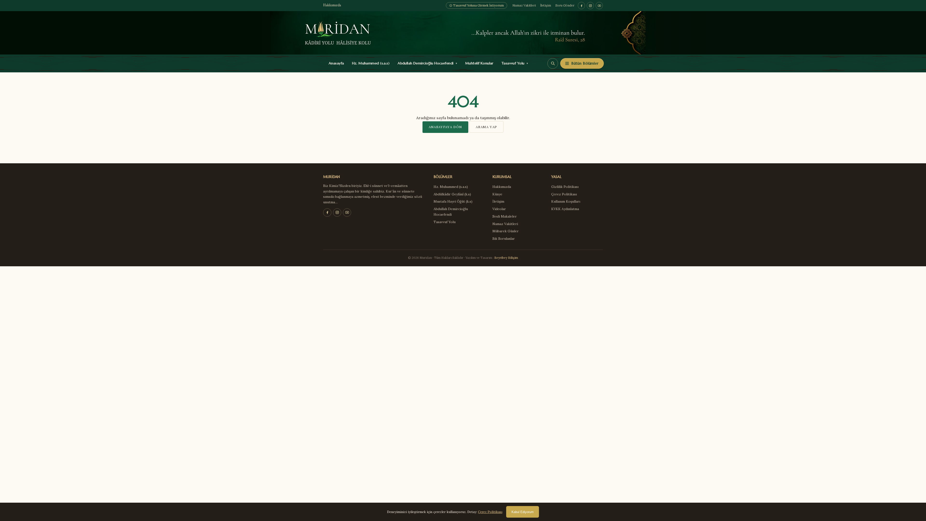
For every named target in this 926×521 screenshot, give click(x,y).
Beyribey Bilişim (506, 258)
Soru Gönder (564, 5)
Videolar (499, 209)
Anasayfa (335, 63)
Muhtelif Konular (478, 63)
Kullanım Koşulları (565, 201)
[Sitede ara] (552, 63)
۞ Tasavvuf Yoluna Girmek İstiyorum (476, 5)
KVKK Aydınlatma (565, 209)
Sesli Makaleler (504, 216)
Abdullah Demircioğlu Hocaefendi (426, 63)
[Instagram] (590, 5)
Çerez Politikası (564, 194)
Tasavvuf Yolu (513, 63)
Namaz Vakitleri (524, 5)
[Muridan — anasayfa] (463, 33)
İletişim (545, 5)
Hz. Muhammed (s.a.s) (369, 63)
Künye (497, 194)
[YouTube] (599, 5)
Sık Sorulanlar (503, 238)
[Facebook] (581, 5)
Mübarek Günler (505, 231)
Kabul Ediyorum (522, 512)
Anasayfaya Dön (445, 127)
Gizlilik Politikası (565, 187)
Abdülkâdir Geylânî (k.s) (452, 194)
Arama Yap (486, 127)
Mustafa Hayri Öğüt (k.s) (453, 201)
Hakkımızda (332, 5)
